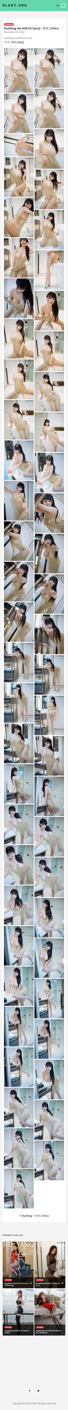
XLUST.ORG (14, 5)
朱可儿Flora (18, 42)
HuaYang (9, 24)
